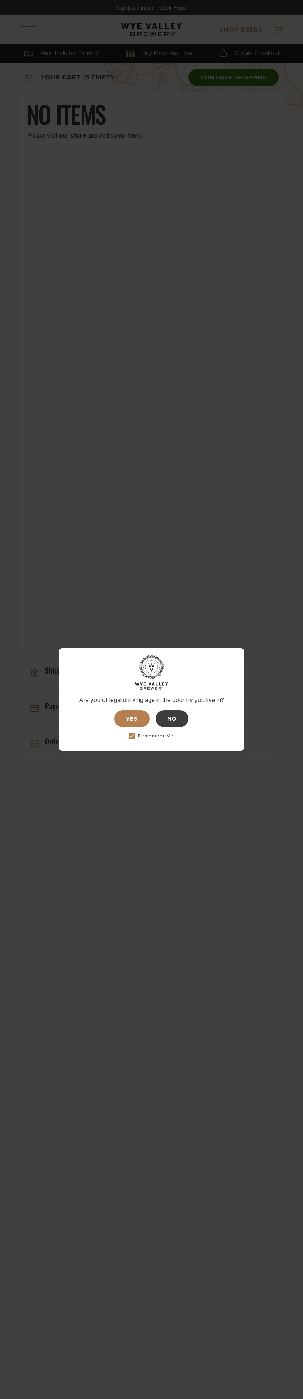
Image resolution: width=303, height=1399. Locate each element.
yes (132, 718)
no (172, 718)
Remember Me (156, 736)
